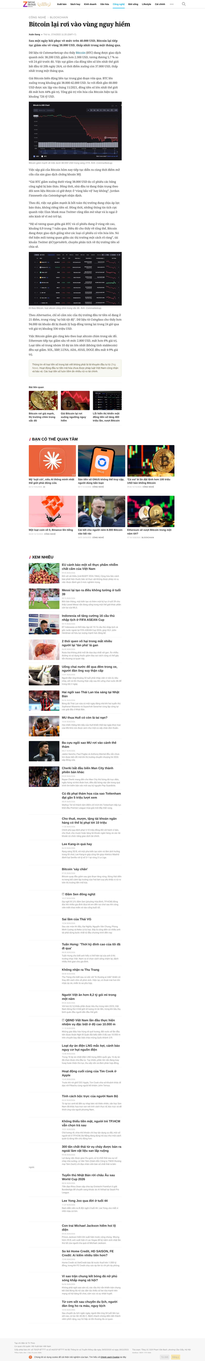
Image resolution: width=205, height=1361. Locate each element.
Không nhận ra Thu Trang (80, 970)
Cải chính (160, 4)
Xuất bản (61, 4)
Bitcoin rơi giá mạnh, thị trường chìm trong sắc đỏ (42, 417)
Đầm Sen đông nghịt (80, 894)
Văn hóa (104, 4)
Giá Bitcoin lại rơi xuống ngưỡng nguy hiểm (73, 417)
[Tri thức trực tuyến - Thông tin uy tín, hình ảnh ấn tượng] (36, 4)
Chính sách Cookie (110, 1357)
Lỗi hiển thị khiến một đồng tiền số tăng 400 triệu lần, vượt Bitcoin (106, 417)
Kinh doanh (90, 4)
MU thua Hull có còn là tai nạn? (84, 717)
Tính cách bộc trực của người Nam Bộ (90, 1096)
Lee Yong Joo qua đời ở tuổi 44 (85, 1201)
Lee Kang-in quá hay (77, 844)
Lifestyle (146, 4)
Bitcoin (80, 53)
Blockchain (59, 17)
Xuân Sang (34, 34)
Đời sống (133, 4)
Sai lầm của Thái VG (76, 919)
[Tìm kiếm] (184, 4)
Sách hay (75, 4)
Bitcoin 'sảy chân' (75, 869)
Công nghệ (118, 4)
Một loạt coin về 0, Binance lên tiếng (51, 530)
